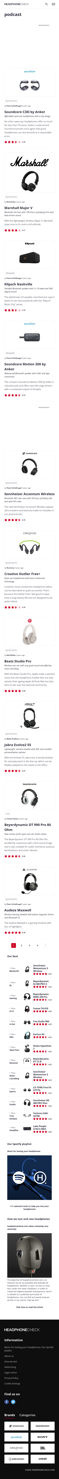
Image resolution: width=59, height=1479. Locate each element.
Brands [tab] (9, 1415)
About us (9, 1356)
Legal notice (10, 1372)
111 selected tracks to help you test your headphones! (29, 1207)
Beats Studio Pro (17, 661)
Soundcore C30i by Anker (24, 111)
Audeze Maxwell (17, 910)
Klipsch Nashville (18, 284)
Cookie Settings (12, 1383)
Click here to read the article (29, 1307)
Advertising (10, 1367)
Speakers (10, 273)
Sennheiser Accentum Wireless (29, 494)
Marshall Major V (18, 207)
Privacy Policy (11, 1378)
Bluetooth (11, 101)
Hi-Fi (8, 813)
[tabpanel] (29, 1442)
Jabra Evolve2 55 (17, 744)
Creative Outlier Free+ (22, 573)
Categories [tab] (27, 1415)
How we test (10, 1361)
